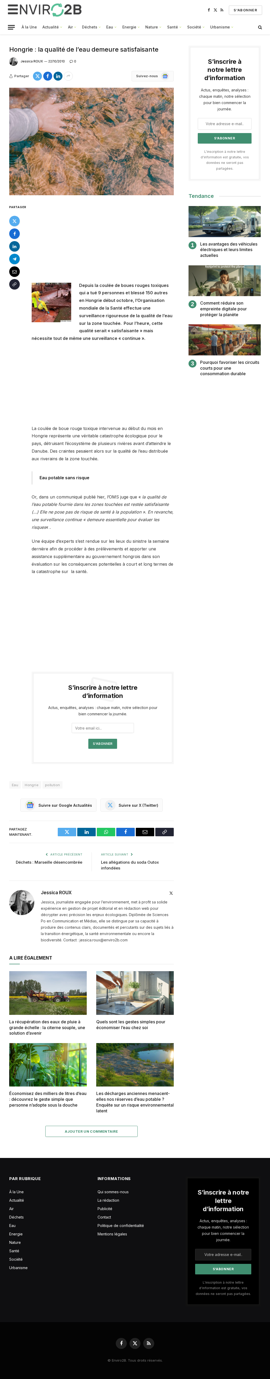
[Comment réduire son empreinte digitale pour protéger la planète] (225, 280)
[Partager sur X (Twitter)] (37, 76)
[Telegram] (14, 259)
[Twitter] (14, 221)
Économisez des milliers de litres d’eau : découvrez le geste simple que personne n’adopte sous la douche (47, 1099)
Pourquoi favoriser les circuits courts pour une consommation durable (229, 368)
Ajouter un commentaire (91, 1131)
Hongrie (31, 785)
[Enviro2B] (46, 10)
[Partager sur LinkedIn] (58, 76)
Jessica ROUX (32, 61)
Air (70, 27)
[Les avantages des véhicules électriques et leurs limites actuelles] (225, 221)
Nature (151, 27)
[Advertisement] (114, 243)
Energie (129, 27)
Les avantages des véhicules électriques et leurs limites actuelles (228, 249)
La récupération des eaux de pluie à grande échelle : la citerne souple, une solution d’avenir (47, 1027)
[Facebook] (14, 233)
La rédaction (108, 1200)
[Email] (14, 271)
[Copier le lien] (14, 284)
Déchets (89, 27)
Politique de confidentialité (121, 1225)
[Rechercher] (259, 27)
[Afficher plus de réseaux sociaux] (68, 76)
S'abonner (245, 10)
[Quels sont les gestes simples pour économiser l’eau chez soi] (135, 993)
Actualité (50, 27)
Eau (109, 27)
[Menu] (11, 27)
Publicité (105, 1208)
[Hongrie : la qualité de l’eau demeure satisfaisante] (91, 141)
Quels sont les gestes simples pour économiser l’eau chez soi (130, 1024)
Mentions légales (112, 1234)
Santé (172, 27)
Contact (104, 1217)
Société (194, 27)
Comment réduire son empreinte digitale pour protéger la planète (223, 308)
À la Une (29, 27)
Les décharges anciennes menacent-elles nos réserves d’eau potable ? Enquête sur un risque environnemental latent (135, 1102)
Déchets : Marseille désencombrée (49, 862)
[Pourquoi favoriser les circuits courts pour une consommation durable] (225, 339)
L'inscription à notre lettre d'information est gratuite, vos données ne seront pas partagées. (223, 1288)
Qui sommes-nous (113, 1192)
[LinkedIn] (14, 246)
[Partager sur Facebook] (47, 76)
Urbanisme (220, 27)
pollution (52, 785)
